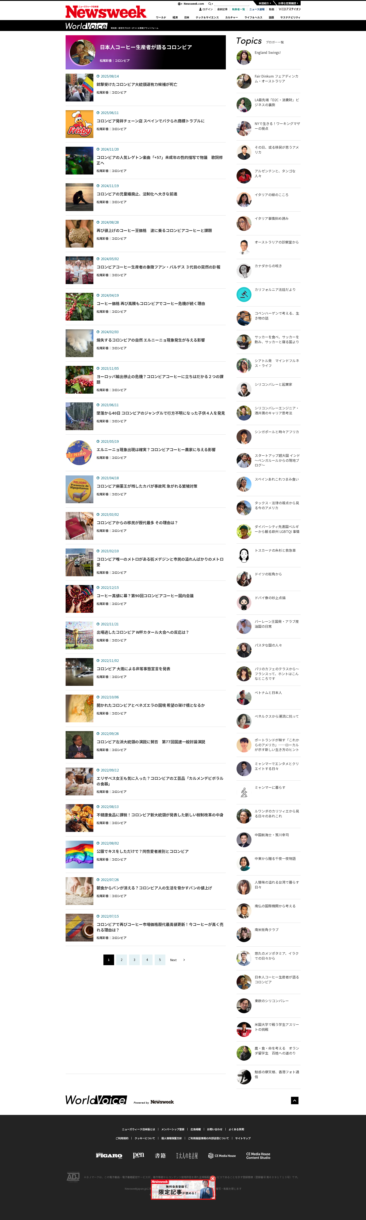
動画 (271, 9)
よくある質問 (236, 1129)
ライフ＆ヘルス (253, 17)
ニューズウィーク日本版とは (138, 1129)
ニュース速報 (257, 9)
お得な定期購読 (287, 3)
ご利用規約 (122, 1138)
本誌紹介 (264, 3)
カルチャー (231, 17)
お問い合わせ (214, 1129)
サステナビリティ (290, 17)
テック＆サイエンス (207, 17)
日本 (186, 17)
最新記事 (222, 9)
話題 (271, 17)
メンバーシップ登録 (172, 1129)
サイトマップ (243, 1138)
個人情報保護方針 (171, 1138)
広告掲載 (196, 1129)
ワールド (161, 17)
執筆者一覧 (238, 9)
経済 (175, 17)
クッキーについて (145, 1138)
